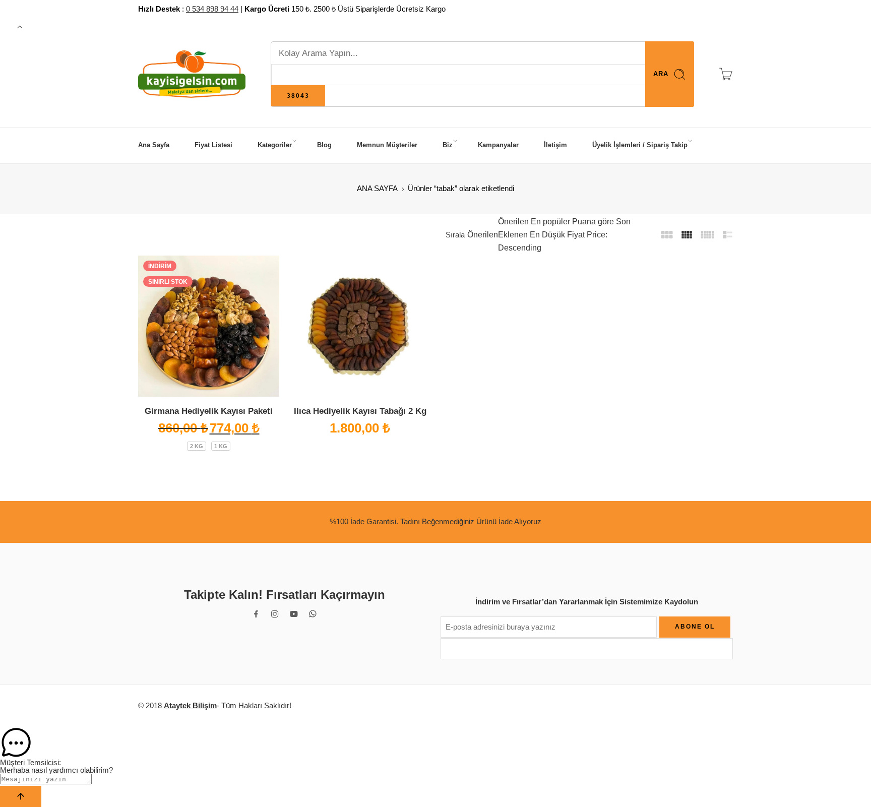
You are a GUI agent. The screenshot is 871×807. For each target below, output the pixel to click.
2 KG (196, 446)
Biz (448, 145)
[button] (435, 743)
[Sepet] (726, 74)
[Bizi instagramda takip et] (274, 613)
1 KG (220, 446)
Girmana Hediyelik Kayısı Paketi (209, 411)
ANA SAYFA (377, 188)
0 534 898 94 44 (212, 9)
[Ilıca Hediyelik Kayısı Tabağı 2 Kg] (359, 326)
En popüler (549, 221)
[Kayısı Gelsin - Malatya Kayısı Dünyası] (191, 74)
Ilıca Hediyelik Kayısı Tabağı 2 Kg (360, 411)
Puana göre (592, 221)
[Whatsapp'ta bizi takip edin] (312, 613)
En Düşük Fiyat (556, 234)
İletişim (555, 145)
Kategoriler (275, 145)
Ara (660, 74)
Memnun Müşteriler (387, 145)
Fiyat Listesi (213, 145)
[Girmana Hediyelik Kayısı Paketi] (208, 326)
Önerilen (482, 234)
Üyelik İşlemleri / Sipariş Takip (640, 145)
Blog (324, 145)
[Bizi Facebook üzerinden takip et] (256, 614)
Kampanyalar (498, 145)
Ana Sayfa (153, 145)
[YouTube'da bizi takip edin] (293, 613)
